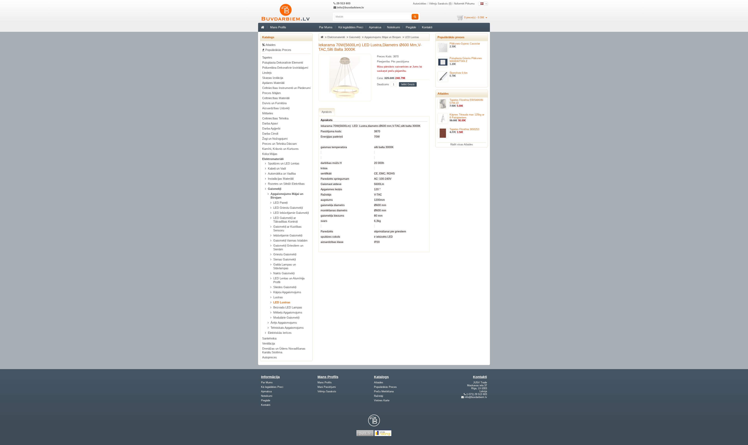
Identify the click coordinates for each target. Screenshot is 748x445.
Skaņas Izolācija (272, 77)
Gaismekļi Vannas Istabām (290, 240)
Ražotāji (378, 395)
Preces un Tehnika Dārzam (279, 143)
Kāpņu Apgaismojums (287, 292)
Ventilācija (268, 343)
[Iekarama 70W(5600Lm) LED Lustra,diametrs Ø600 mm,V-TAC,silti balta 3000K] (344, 77)
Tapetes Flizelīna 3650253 (464, 129)
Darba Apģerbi (271, 128)
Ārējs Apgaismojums (284, 322)
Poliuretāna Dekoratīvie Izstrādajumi (285, 67)
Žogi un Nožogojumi (275, 138)
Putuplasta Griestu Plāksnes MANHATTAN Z (466, 60)
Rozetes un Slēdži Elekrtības (286, 183)
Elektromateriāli (273, 159)
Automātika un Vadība (282, 173)
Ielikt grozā (407, 84)
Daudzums (383, 84)
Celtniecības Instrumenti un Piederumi (286, 88)
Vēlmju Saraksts (327, 391)
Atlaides (378, 382)
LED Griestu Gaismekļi (288, 207)
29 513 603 (343, 3)
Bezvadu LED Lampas (287, 307)
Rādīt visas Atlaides (461, 144)
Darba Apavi (270, 123)
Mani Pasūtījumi (327, 386)
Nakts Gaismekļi (284, 273)
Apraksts (327, 111)
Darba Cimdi (270, 133)
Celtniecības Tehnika (275, 118)
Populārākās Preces (278, 50)
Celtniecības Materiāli (275, 98)
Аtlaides (270, 44)
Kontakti (427, 27)
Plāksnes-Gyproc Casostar (465, 43)
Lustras (278, 297)
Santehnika (269, 338)
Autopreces (269, 357)
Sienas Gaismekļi (284, 259)
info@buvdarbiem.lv (350, 7)
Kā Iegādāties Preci (350, 27)
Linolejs (267, 72)
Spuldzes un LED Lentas (283, 163)
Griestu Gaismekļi (284, 254)
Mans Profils (278, 27)
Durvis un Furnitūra (274, 103)
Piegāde (411, 27)
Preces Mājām (271, 93)
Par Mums (326, 27)
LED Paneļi (280, 202)
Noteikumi (393, 27)
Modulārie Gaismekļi (286, 317)
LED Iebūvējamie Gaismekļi (291, 212)
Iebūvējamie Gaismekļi (287, 235)
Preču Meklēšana (384, 391)
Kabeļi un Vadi (277, 168)
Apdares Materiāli (273, 82)
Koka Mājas (269, 153)
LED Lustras (281, 302)
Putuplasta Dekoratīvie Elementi (282, 62)
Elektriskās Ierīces (280, 332)
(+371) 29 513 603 (477, 394)
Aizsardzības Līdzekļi (275, 108)
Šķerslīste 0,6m (459, 72)
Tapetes (267, 57)
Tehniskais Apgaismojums (287, 327)
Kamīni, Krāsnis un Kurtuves (280, 148)
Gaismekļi (274, 188)
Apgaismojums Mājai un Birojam (382, 37)
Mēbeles (267, 113)
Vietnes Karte (381, 400)
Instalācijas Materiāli (281, 178)
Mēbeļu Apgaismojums (287, 312)
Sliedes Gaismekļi (284, 287)
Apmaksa (375, 27)
